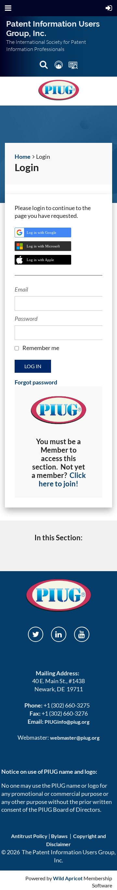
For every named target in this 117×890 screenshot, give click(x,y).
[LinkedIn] (58, 634)
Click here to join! (62, 479)
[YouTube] (81, 634)
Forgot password (36, 382)
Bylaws (59, 836)
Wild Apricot (68, 878)
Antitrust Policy (29, 836)
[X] (35, 634)
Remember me (40, 347)
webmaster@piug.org (74, 737)
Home (23, 156)
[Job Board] (73, 66)
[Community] (59, 66)
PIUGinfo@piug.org (67, 722)
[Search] (44, 66)
